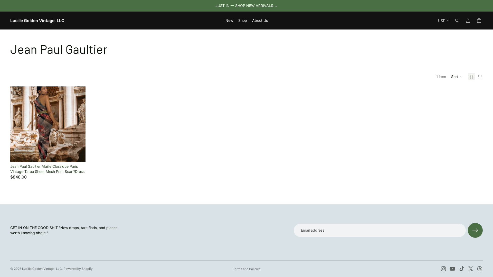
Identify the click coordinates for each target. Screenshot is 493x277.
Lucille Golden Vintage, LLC (42, 269)
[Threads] (480, 269)
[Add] (77, 154)
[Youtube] (452, 269)
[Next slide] (78, 124)
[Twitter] (471, 269)
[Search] (457, 20)
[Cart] (479, 20)
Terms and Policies (246, 269)
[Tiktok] (462, 269)
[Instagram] (443, 269)
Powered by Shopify (78, 269)
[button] (457, 76)
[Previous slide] (18, 124)
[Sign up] (475, 230)
